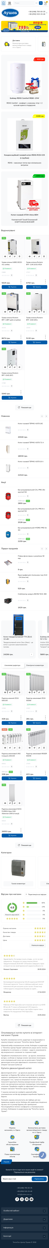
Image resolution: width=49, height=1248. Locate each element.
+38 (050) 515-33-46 (36, 14)
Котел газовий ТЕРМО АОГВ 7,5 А (31, 443)
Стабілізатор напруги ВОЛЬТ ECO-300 (32, 594)
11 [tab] (37, 29)
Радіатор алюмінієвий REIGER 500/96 (36, 755)
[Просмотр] (5, 256)
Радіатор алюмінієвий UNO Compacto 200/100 (11, 755)
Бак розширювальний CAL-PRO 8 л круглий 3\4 (31, 510)
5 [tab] (22, 29)
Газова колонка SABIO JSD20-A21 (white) (12, 263)
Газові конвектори (18, 884)
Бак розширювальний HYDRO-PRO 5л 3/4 (32, 529)
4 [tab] (20, 29)
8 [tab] (30, 29)
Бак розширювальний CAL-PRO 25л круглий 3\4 (31, 491)
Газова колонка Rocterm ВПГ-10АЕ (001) (34, 319)
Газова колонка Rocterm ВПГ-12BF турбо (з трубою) (11, 319)
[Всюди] (36, 3)
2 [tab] (14, 29)
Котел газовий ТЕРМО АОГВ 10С (30, 424)
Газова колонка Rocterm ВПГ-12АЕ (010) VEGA (34, 263)
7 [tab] (27, 29)
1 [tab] (11, 29)
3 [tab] (17, 29)
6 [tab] (25, 29)
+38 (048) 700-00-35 (36, 12)
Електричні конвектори (35, 665)
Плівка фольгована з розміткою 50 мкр (31, 557)
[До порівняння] (15, 256)
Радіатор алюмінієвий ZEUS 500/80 (35, 699)
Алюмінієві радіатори (12, 665)
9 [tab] (32, 29)
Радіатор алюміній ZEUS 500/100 (10, 699)
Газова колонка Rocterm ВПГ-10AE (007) (10, 374)
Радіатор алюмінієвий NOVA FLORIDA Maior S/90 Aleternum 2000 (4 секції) (11, 811)
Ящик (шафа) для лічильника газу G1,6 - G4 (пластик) (32, 576)
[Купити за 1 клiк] (10, 256)
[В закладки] (19, 256)
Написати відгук (38, 945)
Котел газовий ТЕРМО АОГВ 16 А (30, 461)
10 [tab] (35, 29)
